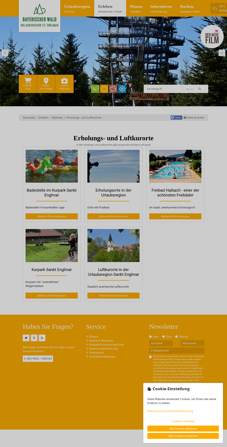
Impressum (154, 411)
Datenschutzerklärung (179, 411)
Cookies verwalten (183, 421)
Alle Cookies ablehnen (183, 428)
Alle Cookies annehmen (183, 436)
